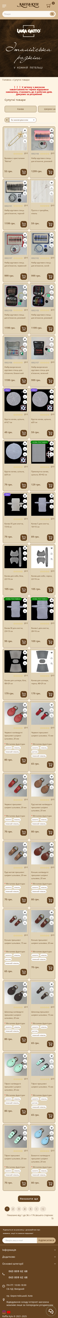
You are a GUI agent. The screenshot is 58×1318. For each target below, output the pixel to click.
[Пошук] (52, 14)
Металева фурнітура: (15, 744)
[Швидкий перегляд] (25, 141)
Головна (6, 79)
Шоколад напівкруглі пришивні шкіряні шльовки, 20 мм (13, 1015)
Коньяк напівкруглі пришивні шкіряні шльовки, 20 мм (39, 875)
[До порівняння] (25, 136)
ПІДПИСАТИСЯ (46, 1240)
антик (35, 751)
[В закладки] (25, 130)
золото (8, 747)
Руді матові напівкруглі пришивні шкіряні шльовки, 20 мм (41, 807)
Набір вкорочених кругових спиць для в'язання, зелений (40, 370)
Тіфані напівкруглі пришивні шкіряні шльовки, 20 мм (12, 1086)
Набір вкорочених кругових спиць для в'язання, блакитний (14, 370)
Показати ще (29, 1198)
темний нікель (12, 751)
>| (43, 1208)
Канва (20, 109)
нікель (17, 747)
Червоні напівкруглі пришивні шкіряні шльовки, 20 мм (13, 735)
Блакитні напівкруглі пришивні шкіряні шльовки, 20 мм (40, 1158)
